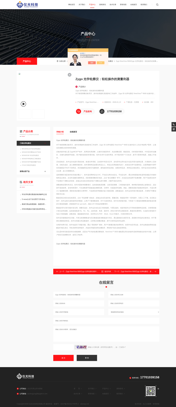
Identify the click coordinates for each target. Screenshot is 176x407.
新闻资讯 (102, 4)
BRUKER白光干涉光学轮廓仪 (31, 149)
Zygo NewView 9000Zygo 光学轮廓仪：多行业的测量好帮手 (142, 271)
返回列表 (107, 271)
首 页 (77, 388)
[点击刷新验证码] (81, 347)
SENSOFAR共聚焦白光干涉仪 (31, 152)
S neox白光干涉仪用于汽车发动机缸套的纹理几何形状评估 (34, 199)
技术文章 (113, 4)
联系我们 (144, 4)
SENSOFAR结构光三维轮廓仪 (31, 158)
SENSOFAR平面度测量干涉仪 (31, 162)
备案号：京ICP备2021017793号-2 (66, 404)
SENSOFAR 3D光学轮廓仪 (30, 155)
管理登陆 (156, 404)
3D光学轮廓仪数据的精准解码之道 (34, 194)
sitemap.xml (84, 404)
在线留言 (133, 4)
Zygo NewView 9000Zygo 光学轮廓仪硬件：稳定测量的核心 (88, 271)
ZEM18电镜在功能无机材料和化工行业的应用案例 (34, 209)
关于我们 (82, 4)
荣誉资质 (123, 4)
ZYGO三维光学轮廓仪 (29, 165)
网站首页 (71, 4)
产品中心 (92, 4)
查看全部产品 (25, 171)
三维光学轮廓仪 (25, 143)
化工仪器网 (147, 404)
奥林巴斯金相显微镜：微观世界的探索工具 (34, 204)
